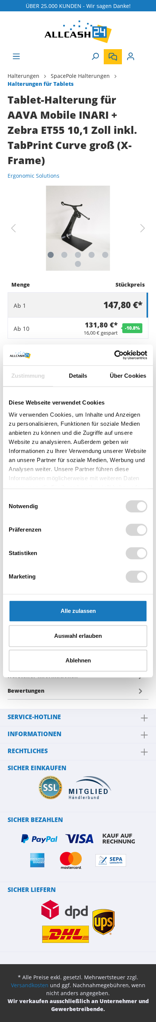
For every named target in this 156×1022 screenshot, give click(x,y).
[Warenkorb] (143, 53)
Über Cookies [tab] (128, 375)
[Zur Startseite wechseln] (78, 31)
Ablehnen (78, 660)
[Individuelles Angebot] (113, 56)
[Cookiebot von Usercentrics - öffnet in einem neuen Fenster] (114, 355)
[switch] (136, 530)
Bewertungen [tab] (26, 690)
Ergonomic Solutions (33, 175)
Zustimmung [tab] (28, 375)
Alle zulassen (78, 611)
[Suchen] (95, 56)
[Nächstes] (142, 228)
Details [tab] (78, 375)
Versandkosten (29, 985)
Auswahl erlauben (78, 636)
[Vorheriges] (13, 228)
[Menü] (16, 56)
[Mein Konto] (130, 56)
